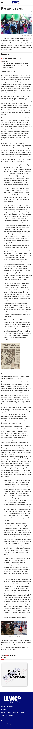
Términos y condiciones (7, 715)
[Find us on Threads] (10, 724)
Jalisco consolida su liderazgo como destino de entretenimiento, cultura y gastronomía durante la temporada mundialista (16, 65)
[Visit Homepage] (16, 2)
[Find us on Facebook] (1, 724)
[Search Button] (31, 2)
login (6, 655)
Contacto (22, 713)
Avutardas (5, 61)
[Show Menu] (2, 2)
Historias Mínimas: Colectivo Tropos (12, 58)
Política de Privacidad (12, 713)
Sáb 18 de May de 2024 (7, 12)
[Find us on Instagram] (7, 724)
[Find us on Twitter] (4, 724)
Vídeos (3, 713)
